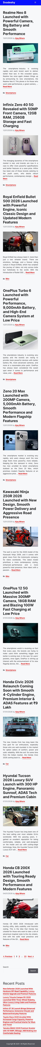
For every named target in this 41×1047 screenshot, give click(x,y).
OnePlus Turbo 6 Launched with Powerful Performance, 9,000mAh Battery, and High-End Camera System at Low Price (19, 305)
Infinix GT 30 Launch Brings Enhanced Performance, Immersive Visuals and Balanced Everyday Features (19, 1011)
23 (25, 956)
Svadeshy (9, 2)
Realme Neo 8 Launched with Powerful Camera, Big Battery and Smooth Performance (18, 23)
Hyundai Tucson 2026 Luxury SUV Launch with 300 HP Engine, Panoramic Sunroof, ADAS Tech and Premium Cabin (20, 786)
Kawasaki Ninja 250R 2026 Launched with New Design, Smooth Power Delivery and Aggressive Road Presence (20, 504)
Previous (7, 956)
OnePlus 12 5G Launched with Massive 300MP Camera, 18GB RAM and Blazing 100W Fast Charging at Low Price (19, 601)
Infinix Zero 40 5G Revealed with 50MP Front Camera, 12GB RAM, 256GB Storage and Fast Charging (20, 115)
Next (31, 956)
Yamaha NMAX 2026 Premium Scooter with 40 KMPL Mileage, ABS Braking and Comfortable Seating (20, 1030)
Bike (7, 279)
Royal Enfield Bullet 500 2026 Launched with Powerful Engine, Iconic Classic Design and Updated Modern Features (20, 209)
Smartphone (11, 93)
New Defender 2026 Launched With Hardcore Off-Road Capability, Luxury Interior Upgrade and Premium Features (19, 991)
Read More (7, 87)
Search (6, 967)
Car (7, 764)
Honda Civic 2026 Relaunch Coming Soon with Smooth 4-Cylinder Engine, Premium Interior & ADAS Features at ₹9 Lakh (20, 694)
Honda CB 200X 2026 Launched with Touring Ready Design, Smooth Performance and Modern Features (19, 878)
